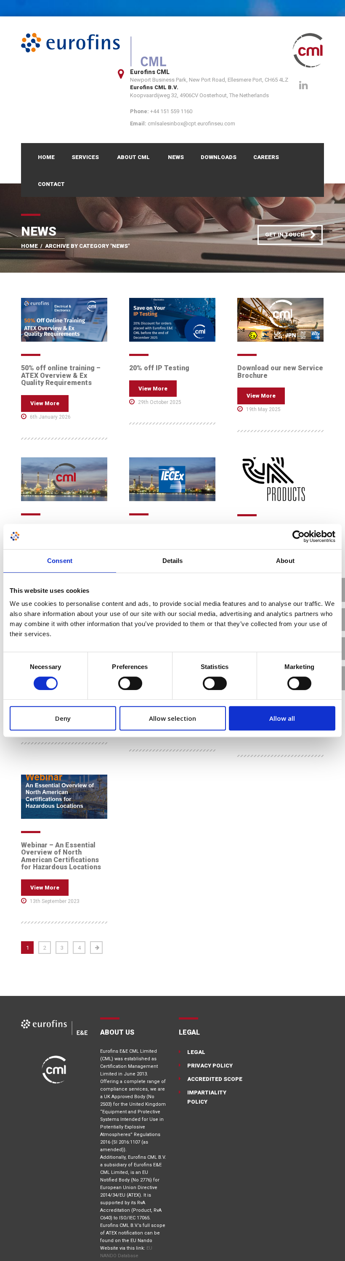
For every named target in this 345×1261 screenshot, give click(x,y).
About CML (133, 157)
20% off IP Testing (159, 368)
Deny (63, 718)
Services (85, 157)
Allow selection (172, 718)
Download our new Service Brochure (280, 372)
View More (44, 403)
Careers (266, 157)
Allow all (282, 718)
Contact (51, 184)
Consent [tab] (59, 560)
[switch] (130, 683)
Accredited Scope (214, 1079)
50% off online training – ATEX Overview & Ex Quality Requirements (61, 375)
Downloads (218, 157)
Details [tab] (172, 560)
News (176, 157)
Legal (196, 1052)
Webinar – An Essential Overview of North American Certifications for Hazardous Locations (61, 856)
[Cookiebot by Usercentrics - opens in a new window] (298, 536)
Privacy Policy (210, 1065)
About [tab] (285, 560)
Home (46, 157)
